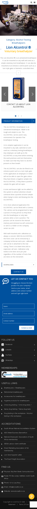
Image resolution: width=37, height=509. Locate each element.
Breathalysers (20, 388)
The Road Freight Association (14, 459)
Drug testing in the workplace (14, 413)
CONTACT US (18, 272)
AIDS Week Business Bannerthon (15, 433)
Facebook (8, 344)
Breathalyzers (9, 388)
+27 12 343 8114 (14, 483)
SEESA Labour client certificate (15, 444)
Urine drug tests (24, 405)
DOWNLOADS (8, 265)
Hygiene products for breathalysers (16, 400)
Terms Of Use (24, 504)
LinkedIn (8, 350)
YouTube (8, 355)
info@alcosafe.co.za (16, 487)
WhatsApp (9, 360)
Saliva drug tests (25, 409)
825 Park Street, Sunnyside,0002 (22, 471)
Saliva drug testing (10, 409)
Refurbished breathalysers (13, 392)
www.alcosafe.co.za (18, 491)
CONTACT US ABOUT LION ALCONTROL (18, 105)
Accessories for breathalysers (14, 396)
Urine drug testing (10, 405)
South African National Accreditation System (19, 428)
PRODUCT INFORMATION (13, 121)
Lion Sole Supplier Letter (13, 455)
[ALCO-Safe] (5, 2)
